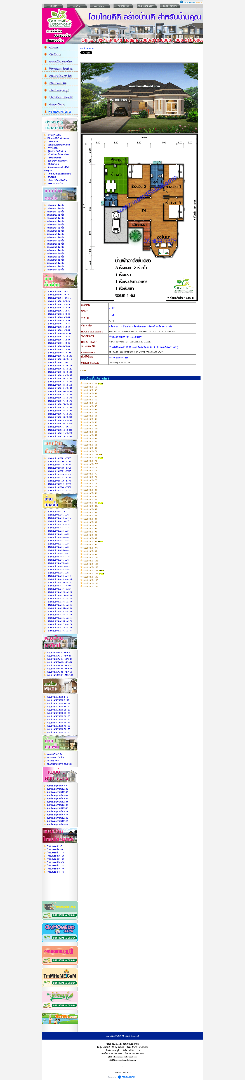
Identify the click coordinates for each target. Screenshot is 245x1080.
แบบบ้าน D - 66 (90, 438)
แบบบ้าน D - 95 (90, 538)
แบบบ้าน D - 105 (90, 574)
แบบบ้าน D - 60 (90, 416)
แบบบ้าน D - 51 (90, 387)
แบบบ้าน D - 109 (90, 586)
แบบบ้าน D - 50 (90, 384)
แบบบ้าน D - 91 (90, 525)
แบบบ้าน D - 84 (90, 503)
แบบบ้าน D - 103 (90, 567)
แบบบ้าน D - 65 (90, 435)
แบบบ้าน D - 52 (90, 390)
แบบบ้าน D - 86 (90, 512)
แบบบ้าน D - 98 (90, 551)
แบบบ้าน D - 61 (90, 419)
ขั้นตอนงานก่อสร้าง (146, 6)
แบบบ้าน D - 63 (90, 425)
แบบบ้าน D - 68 (90, 445)
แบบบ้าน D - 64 (90, 432)
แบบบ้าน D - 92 (90, 528)
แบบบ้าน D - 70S (90, 454)
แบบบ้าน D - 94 (90, 535)
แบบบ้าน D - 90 (90, 522)
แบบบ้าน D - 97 (90, 545)
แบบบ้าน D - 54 (90, 396)
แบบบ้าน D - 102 (90, 564)
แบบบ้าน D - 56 (90, 403)
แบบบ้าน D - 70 (90, 451)
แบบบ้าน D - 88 (90, 516)
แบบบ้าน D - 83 (90, 499)
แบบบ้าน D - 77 (90, 480)
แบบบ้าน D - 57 (90, 406)
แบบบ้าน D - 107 (90, 580)
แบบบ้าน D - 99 (90, 554)
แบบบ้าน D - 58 (90, 409)
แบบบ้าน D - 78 (90, 483)
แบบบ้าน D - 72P (90, 464)
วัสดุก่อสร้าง (123, 6)
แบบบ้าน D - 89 (90, 519)
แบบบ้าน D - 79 (90, 487)
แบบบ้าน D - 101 (90, 561)
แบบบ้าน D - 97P (90, 548)
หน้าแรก (53, 6)
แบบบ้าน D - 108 (90, 583)
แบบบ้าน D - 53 (90, 393)
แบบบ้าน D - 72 (90, 461)
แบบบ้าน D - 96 (90, 541)
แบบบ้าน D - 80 (90, 490)
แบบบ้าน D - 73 (90, 467)
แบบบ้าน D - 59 (90, 413)
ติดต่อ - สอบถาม (170, 6)
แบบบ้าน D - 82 (90, 496)
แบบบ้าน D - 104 (90, 570)
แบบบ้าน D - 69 (90, 448)
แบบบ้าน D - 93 (90, 532)
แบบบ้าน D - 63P (90, 429)
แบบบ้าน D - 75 (90, 474)
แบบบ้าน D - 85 (90, 509)
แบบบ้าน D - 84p (90, 506)
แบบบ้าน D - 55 (90, 400)
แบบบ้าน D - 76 (90, 477)
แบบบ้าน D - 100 (90, 557)
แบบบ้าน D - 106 (90, 577)
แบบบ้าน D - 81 (90, 493)
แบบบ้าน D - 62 (90, 422)
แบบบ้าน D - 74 (90, 471)
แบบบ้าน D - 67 (90, 442)
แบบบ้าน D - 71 (90, 458)
